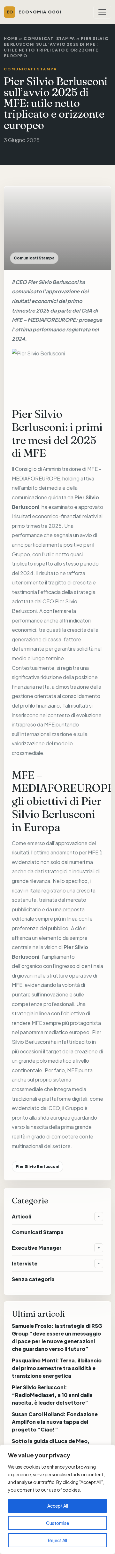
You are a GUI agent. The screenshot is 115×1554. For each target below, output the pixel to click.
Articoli (21, 1216)
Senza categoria (33, 1279)
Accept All (57, 1506)
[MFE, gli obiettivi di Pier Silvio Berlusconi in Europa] (57, 373)
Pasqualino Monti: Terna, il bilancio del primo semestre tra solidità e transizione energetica (57, 1368)
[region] (57, 1499)
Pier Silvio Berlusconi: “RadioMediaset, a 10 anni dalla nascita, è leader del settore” (52, 1395)
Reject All (57, 1540)
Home (11, 38)
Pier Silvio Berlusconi (53, 282)
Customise (57, 1523)
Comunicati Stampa (49, 38)
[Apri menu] (102, 12)
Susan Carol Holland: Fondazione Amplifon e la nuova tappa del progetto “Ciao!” (55, 1422)
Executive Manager (37, 1247)
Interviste (24, 1263)
